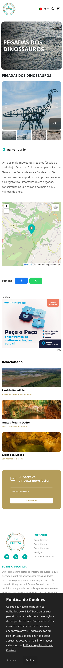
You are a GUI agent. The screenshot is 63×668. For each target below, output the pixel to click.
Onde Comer (40, 544)
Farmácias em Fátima (44, 556)
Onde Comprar (41, 548)
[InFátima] (15, 541)
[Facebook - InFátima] (24, 556)
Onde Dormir (40, 539)
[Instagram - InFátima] (15, 556)
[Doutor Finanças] (31, 323)
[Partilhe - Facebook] (22, 281)
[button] (44, 9)
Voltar (8, 297)
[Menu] (58, 9)
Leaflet (29, 264)
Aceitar (30, 660)
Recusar (12, 660)
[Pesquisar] (54, 9)
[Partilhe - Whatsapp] (36, 281)
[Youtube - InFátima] (6, 556)
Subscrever (31, 500)
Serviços (37, 552)
